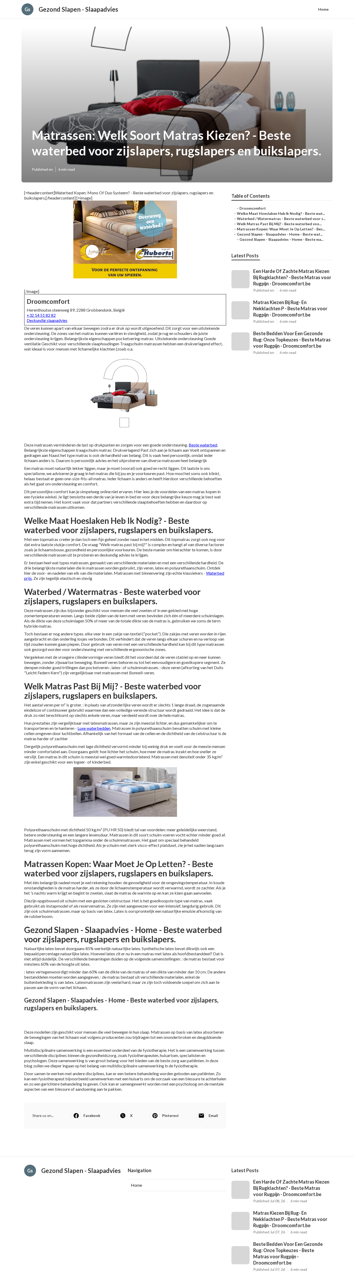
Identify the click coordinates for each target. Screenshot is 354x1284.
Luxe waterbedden (93, 728)
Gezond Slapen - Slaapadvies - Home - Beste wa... (281, 239)
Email (213, 1115)
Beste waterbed (203, 444)
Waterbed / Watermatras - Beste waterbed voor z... (281, 218)
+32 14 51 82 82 (41, 315)
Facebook (91, 1115)
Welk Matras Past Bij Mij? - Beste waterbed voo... (279, 224)
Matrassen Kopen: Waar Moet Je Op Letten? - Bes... (281, 229)
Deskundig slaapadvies (47, 320)
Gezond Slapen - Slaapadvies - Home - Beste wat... (280, 234)
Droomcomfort (252, 208)
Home (323, 9)
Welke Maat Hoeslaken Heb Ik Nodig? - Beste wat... (281, 213)
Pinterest (170, 1115)
